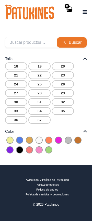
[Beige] (29, 140)
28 (40, 93)
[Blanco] (39, 140)
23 (63, 75)
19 (40, 66)
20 (63, 66)
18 (16, 66)
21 (16, 75)
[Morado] (10, 150)
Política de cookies (47, 184)
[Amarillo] (10, 140)
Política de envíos (47, 189)
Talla (9, 59)
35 (63, 111)
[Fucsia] (58, 140)
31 (40, 102)
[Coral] (49, 140)
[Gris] (68, 140)
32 (63, 102)
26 (63, 84)
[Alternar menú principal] (84, 12)
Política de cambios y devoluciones (47, 194)
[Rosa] (39, 150)
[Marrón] (78, 140)
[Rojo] (29, 150)
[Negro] (20, 150)
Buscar (75, 42)
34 (40, 111)
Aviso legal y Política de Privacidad (47, 179)
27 (16, 93)
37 (40, 120)
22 (40, 75)
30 (16, 102)
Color (9, 131)
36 (16, 120)
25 (40, 84)
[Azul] (20, 140)
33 (16, 111)
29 (63, 93)
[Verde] (49, 150)
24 (16, 84)
